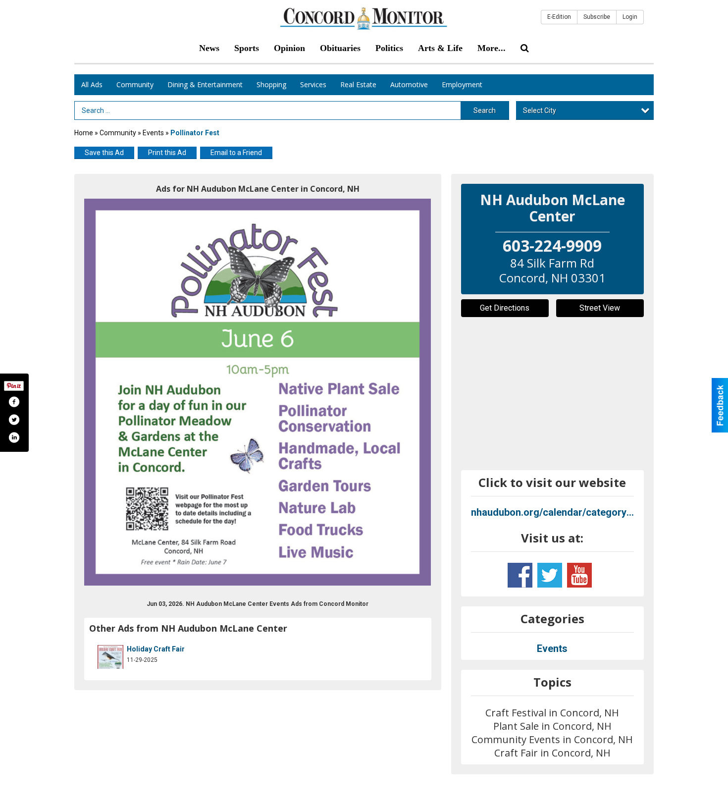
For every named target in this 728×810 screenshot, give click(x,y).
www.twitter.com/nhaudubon (549, 575)
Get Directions (504, 308)
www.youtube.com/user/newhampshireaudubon (579, 575)
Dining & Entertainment (205, 84)
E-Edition (559, 16)
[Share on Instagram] (13, 437)
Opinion (289, 48)
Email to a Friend (236, 153)
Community (135, 84)
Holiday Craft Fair (156, 649)
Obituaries (340, 48)
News (209, 48)
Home (83, 133)
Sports (246, 48)
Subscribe (596, 16)
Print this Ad (167, 153)
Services (313, 84)
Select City (539, 110)
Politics (389, 48)
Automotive (409, 84)
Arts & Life (440, 48)
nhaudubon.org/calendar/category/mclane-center (552, 512)
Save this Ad (104, 153)
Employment (462, 84)
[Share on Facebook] (13, 402)
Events (154, 133)
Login (630, 16)
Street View (599, 308)
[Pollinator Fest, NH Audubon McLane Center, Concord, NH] (257, 392)
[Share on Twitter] (13, 420)
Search (484, 110)
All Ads (92, 84)
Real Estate (358, 84)
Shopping (271, 84)
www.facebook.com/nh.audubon (520, 575)
